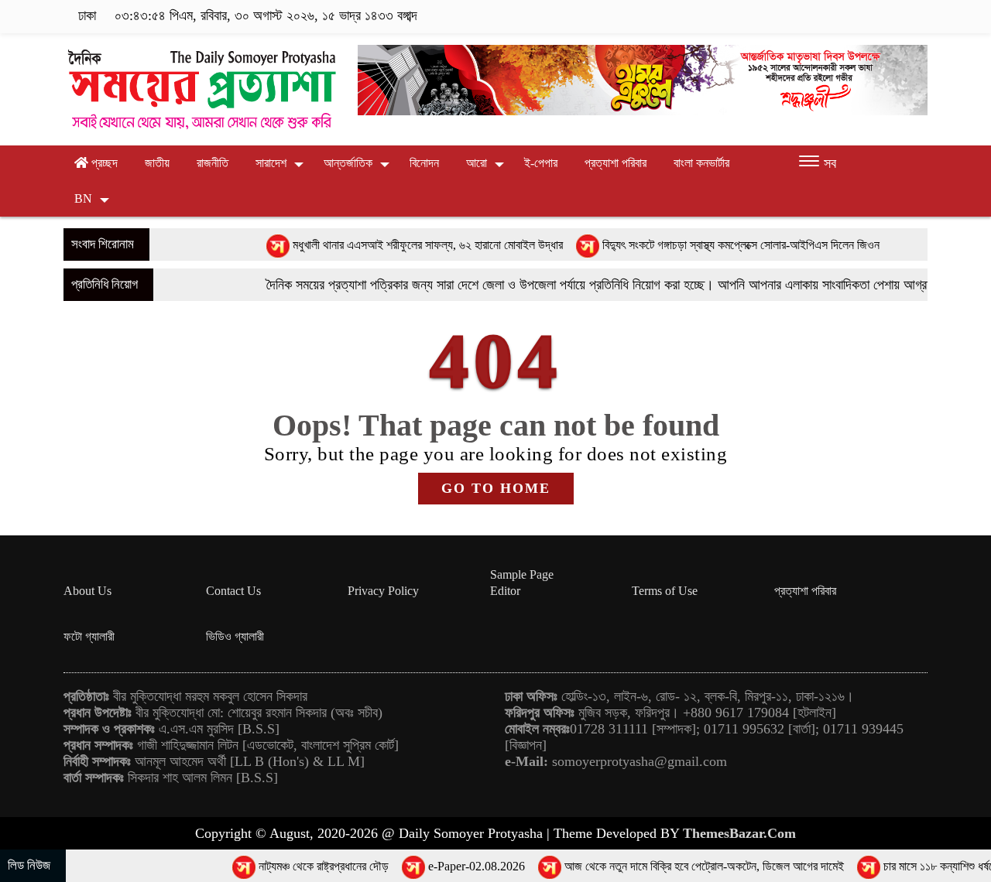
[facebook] (823, 16)
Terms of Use (665, 590)
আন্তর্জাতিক (348, 162)
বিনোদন (424, 162)
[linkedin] (895, 16)
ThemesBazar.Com (739, 833)
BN (83, 198)
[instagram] (871, 16)
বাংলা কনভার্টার (701, 162)
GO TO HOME (495, 488)
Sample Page (522, 574)
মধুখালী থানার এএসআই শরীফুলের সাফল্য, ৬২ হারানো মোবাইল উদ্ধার (398, 244)
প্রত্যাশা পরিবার (615, 162)
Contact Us (233, 590)
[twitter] (847, 16)
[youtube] (917, 16)
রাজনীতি (212, 162)
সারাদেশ (270, 162)
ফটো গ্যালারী (89, 636)
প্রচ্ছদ (103, 162)
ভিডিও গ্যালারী (235, 636)
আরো (476, 162)
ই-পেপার (540, 162)
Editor (505, 590)
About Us (87, 590)
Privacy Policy (383, 590)
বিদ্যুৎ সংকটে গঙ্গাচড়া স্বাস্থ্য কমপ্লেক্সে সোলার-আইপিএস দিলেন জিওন (711, 244)
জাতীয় (157, 162)
